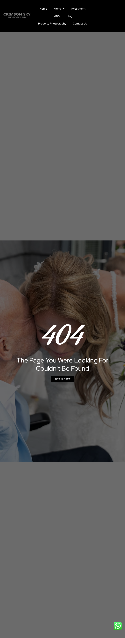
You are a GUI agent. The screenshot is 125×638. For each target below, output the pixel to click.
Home (43, 8)
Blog (69, 16)
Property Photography (52, 23)
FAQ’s (56, 16)
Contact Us (80, 23)
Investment (78, 8)
